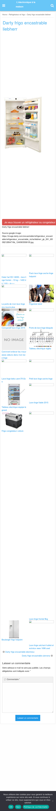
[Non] (52, 801)
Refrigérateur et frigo (17, 14)
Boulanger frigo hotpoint (12, 639)
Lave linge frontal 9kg (38, 618)
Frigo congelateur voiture (12, 430)
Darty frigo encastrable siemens (36, 655)
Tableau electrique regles (40, 348)
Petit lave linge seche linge (40, 378)
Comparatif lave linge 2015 (13, 327)
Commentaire (13, 679)
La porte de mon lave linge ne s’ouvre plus (13, 305)
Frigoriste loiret (35, 303)
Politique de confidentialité (36, 807)
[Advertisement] (28, 63)
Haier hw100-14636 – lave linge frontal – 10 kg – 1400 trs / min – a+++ (14, 280)
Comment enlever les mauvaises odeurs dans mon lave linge (14, 354)
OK (11, 807)
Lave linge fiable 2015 (38, 402)
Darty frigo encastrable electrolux (20, 651)
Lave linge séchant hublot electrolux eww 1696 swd (41, 647)
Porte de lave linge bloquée (41, 327)
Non (18, 807)
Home (4, 14)
